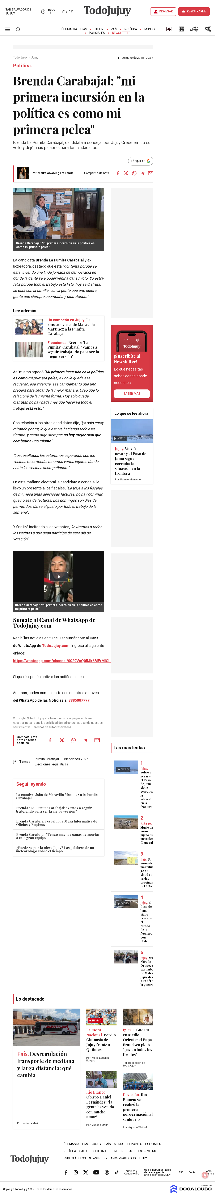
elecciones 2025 (76, 759)
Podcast (128, 1151)
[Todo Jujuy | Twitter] (85, 1172)
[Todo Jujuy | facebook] (66, 1172)
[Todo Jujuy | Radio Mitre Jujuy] (194, 30)
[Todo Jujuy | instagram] (75, 1172)
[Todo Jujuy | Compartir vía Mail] (150, 173)
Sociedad (99, 1151)
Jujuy (99, 29)
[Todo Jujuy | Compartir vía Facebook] (118, 173)
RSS (181, 1172)
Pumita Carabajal (47, 759)
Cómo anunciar (210, 1172)
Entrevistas (147, 1151)
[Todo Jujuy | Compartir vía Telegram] (142, 173)
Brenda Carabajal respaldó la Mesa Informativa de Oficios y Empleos (56, 823)
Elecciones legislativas (51, 764)
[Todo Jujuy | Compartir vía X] (126, 173)
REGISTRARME (196, 11)
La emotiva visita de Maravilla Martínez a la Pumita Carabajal (57, 796)
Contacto (194, 1172)
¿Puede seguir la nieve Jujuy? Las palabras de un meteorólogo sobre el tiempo (55, 849)
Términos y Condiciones (131, 1172)
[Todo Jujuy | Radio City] (181, 30)
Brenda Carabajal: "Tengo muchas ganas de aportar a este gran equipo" (58, 836)
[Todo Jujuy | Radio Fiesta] (208, 30)
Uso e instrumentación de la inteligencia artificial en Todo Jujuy (157, 1172)
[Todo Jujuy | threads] (107, 1172)
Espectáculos (75, 1158)
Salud (84, 1151)
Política (131, 29)
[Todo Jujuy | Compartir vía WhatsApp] (134, 173)
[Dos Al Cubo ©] (191, 1192)
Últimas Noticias (74, 29)
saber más (131, 394)
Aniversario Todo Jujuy (128, 1158)
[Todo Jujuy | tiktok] (116, 1172)
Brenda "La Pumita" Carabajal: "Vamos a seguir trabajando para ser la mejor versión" (54, 809)
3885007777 (78, 700)
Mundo (149, 29)
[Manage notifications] (205, 1175)
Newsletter (121, 33)
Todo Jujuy (20, 58)
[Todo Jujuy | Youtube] (96, 1172)
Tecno (113, 1151)
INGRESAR (166, 11)
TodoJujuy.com (55, 646)
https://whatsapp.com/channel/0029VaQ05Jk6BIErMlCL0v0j (65, 661)
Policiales (97, 33)
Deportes (134, 1144)
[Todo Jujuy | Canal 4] (169, 30)
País (114, 29)
